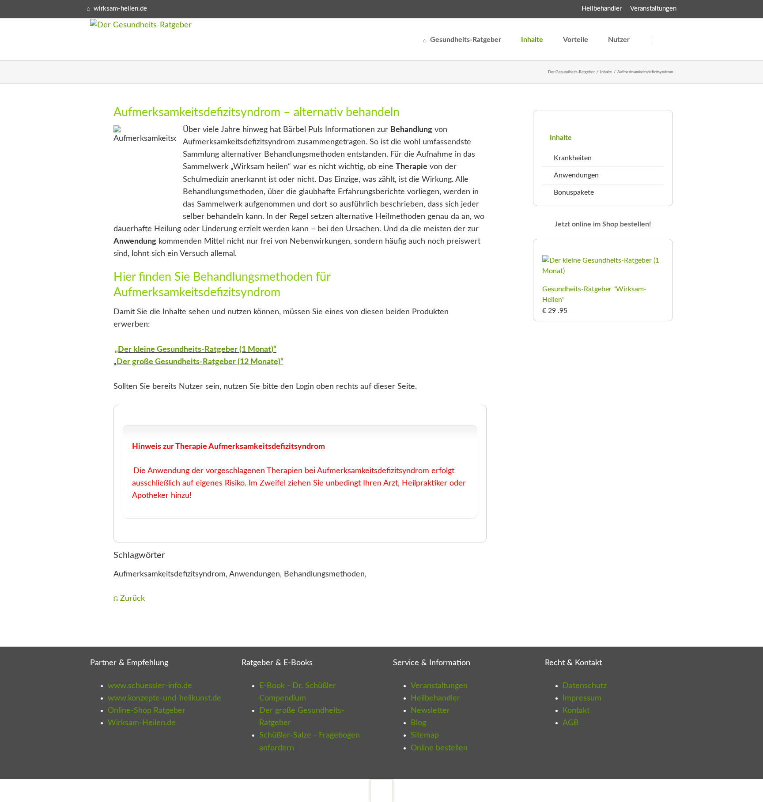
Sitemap (425, 735)
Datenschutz (585, 686)
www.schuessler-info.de (150, 686)
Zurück (132, 598)
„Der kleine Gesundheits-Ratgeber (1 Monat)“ (195, 350)
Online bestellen (439, 748)
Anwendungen (576, 175)
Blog (418, 723)
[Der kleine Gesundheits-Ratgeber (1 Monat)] (603, 271)
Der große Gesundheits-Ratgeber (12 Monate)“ (200, 362)
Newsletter (430, 711)
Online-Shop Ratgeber (146, 711)
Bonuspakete (574, 192)
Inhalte (606, 72)
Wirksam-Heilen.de (142, 723)
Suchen (665, 40)
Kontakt (576, 711)
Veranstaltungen (653, 8)
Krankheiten (573, 158)
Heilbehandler (602, 8)
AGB (571, 723)
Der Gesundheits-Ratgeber (571, 72)
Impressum (582, 698)
